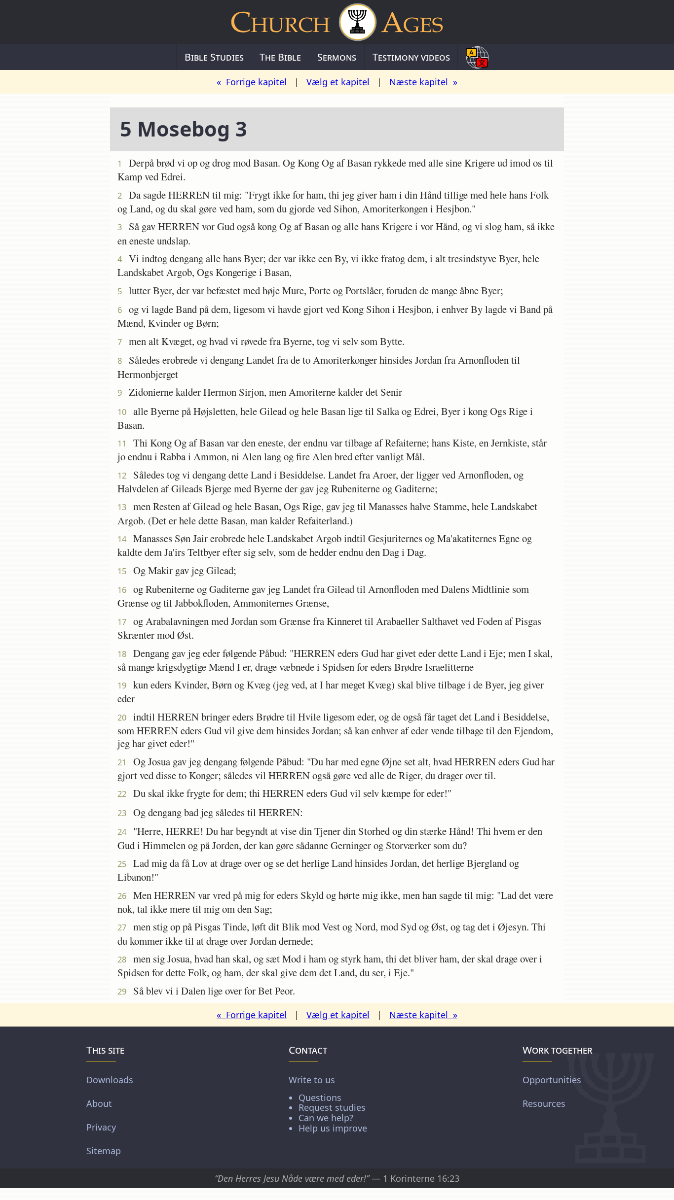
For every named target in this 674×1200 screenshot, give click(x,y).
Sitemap (103, 1151)
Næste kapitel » (423, 82)
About (99, 1103)
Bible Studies (214, 57)
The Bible (280, 57)
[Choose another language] (477, 57)
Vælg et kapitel (338, 82)
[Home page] (337, 22)
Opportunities (552, 1080)
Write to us (328, 1103)
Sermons (336, 57)
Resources (544, 1103)
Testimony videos (411, 57)
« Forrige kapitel (252, 82)
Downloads (109, 1080)
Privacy (101, 1127)
